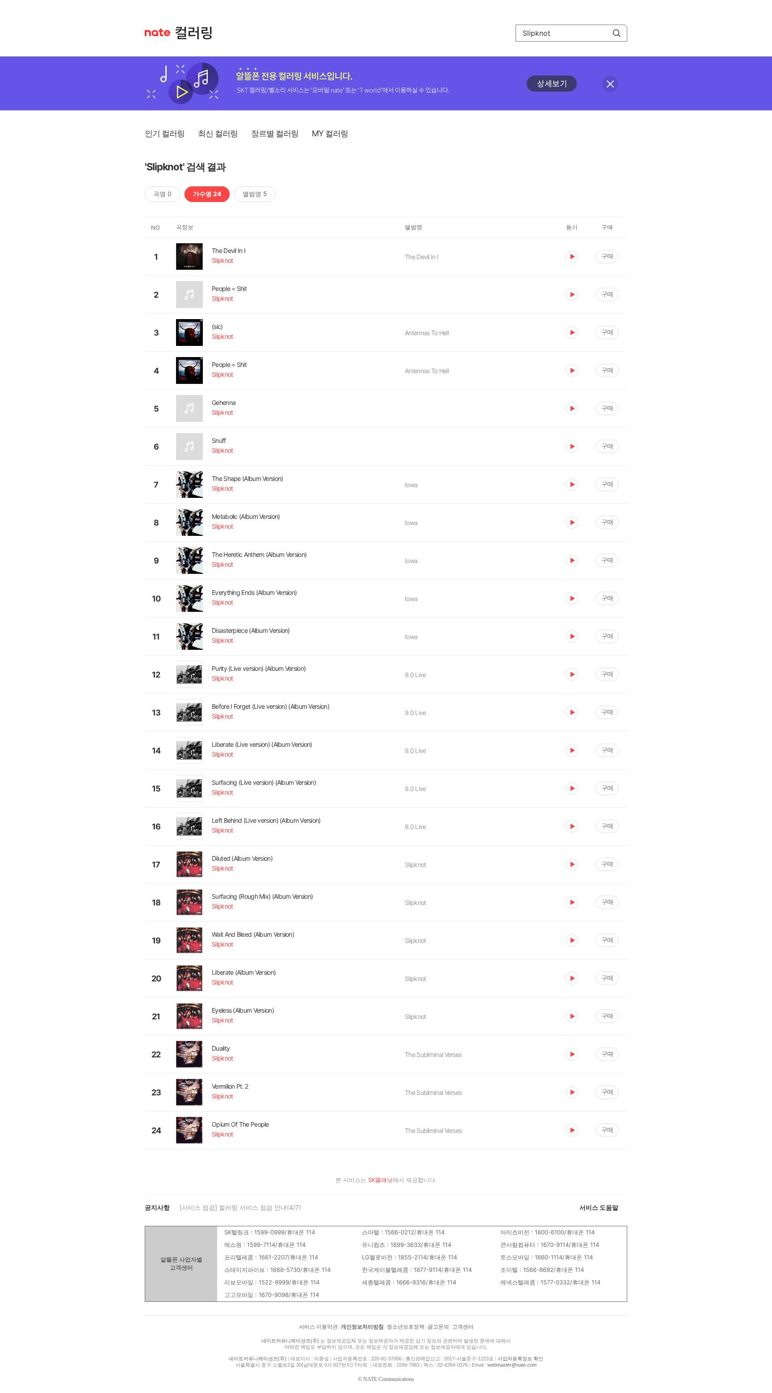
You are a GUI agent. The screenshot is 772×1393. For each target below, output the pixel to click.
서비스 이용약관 (318, 1327)
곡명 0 (162, 194)
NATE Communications (388, 1379)
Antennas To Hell (427, 333)
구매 (607, 256)
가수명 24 (207, 194)
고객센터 (463, 1327)
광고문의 (438, 1327)
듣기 (572, 256)
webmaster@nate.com (512, 1365)
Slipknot (415, 864)
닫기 (610, 84)
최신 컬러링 (218, 133)
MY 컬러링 (330, 133)
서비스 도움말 (598, 1207)
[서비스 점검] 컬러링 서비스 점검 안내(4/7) (240, 1207)
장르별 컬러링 (274, 133)
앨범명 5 (255, 194)
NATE (157, 32)
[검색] (616, 33)
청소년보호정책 (405, 1327)
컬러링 (198, 33)
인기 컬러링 (165, 133)
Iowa (411, 484)
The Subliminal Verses (433, 1054)
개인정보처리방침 (362, 1327)
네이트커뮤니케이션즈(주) (290, 1340)
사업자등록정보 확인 (520, 1358)
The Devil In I (421, 257)
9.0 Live (415, 674)
